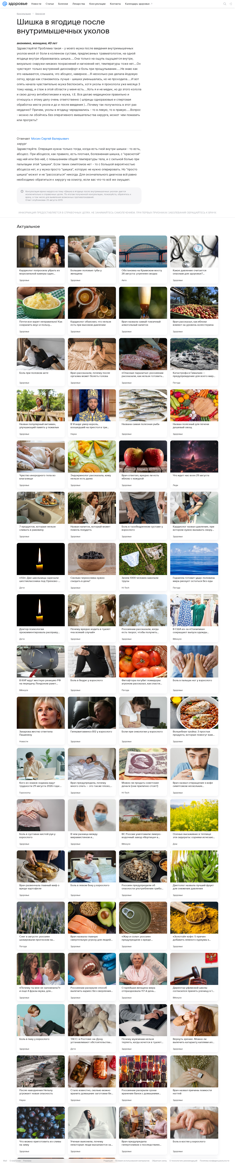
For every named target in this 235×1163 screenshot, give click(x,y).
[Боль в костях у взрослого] (194, 1131)
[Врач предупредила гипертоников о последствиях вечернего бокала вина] (143, 1131)
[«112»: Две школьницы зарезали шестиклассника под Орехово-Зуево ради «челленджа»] (41, 567)
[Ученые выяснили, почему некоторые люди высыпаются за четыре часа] (92, 1131)
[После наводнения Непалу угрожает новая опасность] (41, 1079)
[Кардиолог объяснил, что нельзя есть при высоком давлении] (92, 311)
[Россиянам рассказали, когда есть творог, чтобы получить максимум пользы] (143, 618)
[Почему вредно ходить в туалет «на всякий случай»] (92, 618)
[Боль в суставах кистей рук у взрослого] (41, 823)
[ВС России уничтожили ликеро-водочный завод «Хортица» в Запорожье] (143, 823)
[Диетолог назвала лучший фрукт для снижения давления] (194, 874)
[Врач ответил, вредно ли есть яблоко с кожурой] (143, 465)
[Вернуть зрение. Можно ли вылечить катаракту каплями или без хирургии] (194, 1028)
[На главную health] (17, 4)
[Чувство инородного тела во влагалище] (41, 465)
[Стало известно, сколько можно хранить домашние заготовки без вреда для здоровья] (92, 1079)
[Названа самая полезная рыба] (143, 413)
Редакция (108, 1160)
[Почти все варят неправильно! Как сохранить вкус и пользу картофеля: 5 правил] (41, 311)
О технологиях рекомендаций (183, 1160)
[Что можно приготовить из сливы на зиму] (41, 1131)
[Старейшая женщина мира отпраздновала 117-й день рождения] (143, 977)
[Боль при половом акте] (41, 362)
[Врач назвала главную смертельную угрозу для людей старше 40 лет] (92, 926)
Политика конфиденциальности (214, 1160)
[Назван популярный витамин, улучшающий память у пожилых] (41, 413)
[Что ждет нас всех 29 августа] (194, 465)
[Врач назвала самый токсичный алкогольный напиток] (143, 311)
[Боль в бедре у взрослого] (92, 669)
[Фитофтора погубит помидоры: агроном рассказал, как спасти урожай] (143, 669)
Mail (5, 1160)
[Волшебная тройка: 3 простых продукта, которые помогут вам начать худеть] (194, 721)
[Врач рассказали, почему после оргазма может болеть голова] (92, 362)
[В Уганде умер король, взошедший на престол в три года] (92, 413)
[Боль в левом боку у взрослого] (92, 874)
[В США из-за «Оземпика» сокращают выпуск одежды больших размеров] (194, 618)
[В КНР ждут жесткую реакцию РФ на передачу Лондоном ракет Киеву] (41, 669)
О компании (15, 1160)
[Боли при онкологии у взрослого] (143, 721)
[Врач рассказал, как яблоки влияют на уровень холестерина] (194, 311)
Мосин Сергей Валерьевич (50, 138)
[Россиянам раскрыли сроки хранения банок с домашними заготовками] (143, 1079)
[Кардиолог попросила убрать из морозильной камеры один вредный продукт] (41, 260)
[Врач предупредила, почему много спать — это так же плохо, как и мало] (92, 772)
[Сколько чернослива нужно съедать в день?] (92, 567)
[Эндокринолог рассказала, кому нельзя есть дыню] (92, 465)
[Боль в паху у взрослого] (41, 1028)
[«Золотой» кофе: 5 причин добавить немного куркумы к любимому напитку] (194, 926)
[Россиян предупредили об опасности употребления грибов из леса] (143, 874)
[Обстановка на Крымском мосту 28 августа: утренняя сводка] (143, 260)
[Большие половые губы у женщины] (92, 260)
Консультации (24, 13)
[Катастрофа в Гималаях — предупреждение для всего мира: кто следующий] (194, 362)
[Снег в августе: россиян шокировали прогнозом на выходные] (41, 926)
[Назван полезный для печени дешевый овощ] (194, 413)
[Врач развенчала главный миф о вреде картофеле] (41, 874)
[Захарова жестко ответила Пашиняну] (41, 721)
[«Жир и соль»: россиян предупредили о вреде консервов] (143, 926)
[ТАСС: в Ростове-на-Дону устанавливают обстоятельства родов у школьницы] (92, 1028)
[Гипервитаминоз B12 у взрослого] (92, 721)
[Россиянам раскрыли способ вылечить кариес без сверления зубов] (92, 977)
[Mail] (5, 4)
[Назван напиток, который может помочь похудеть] (92, 516)
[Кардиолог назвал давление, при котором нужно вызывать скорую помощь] (194, 516)
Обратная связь (159, 1160)
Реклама (27, 1160)
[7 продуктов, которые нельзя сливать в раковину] (41, 516)
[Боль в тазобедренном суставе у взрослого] (143, 516)
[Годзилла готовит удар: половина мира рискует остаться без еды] (194, 567)
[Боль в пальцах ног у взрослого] (194, 669)
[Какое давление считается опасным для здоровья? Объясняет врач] (194, 260)
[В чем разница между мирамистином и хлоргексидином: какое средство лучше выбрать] (92, 823)
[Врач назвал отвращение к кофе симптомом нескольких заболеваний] (194, 772)
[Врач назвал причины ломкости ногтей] (194, 1079)
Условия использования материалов (132, 1160)
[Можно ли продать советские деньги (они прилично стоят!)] (143, 772)
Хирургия (40, 13)
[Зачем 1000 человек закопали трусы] (143, 567)
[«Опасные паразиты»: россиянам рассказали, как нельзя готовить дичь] (143, 362)
